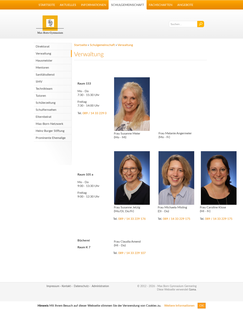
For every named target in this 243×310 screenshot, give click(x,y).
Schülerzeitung (45, 102)
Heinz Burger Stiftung (50, 130)
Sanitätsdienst (45, 74)
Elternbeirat (43, 116)
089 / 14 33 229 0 (95, 113)
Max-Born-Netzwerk (49, 123)
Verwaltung (43, 53)
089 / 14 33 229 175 (176, 218)
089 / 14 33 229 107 (132, 253)
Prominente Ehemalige (50, 137)
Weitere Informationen (179, 305)
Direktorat (43, 46)
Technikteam (44, 88)
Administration (100, 286)
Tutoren (41, 95)
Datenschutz (81, 286)
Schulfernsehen (46, 109)
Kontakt (66, 286)
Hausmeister (44, 60)
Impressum (53, 286)
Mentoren (42, 67)
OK (201, 305)
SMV (39, 81)
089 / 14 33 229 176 (132, 218)
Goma (192, 289)
